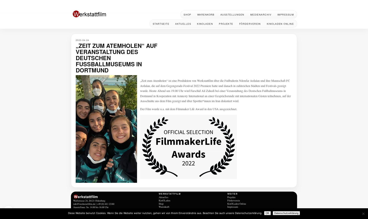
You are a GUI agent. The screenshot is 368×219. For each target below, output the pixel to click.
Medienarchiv (260, 14)
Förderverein (250, 23)
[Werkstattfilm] (115, 196)
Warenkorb (205, 14)
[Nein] (363, 214)
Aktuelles (183, 23)
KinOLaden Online (280, 23)
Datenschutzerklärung (286, 213)
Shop (187, 14)
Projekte (226, 23)
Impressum (285, 14)
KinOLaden (205, 23)
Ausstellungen (232, 14)
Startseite (161, 23)
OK (267, 213)
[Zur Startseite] (96, 14)
